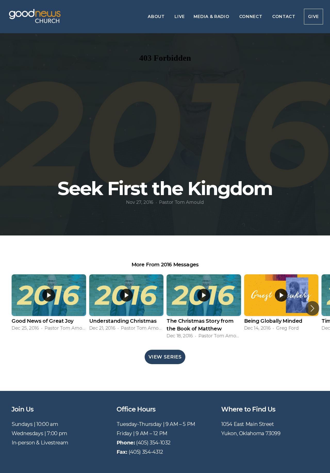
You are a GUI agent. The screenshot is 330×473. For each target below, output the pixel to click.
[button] (312, 308)
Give (313, 16)
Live (180, 16)
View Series (165, 357)
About (157, 16)
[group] (49, 304)
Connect (251, 16)
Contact (283, 16)
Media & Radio (212, 16)
